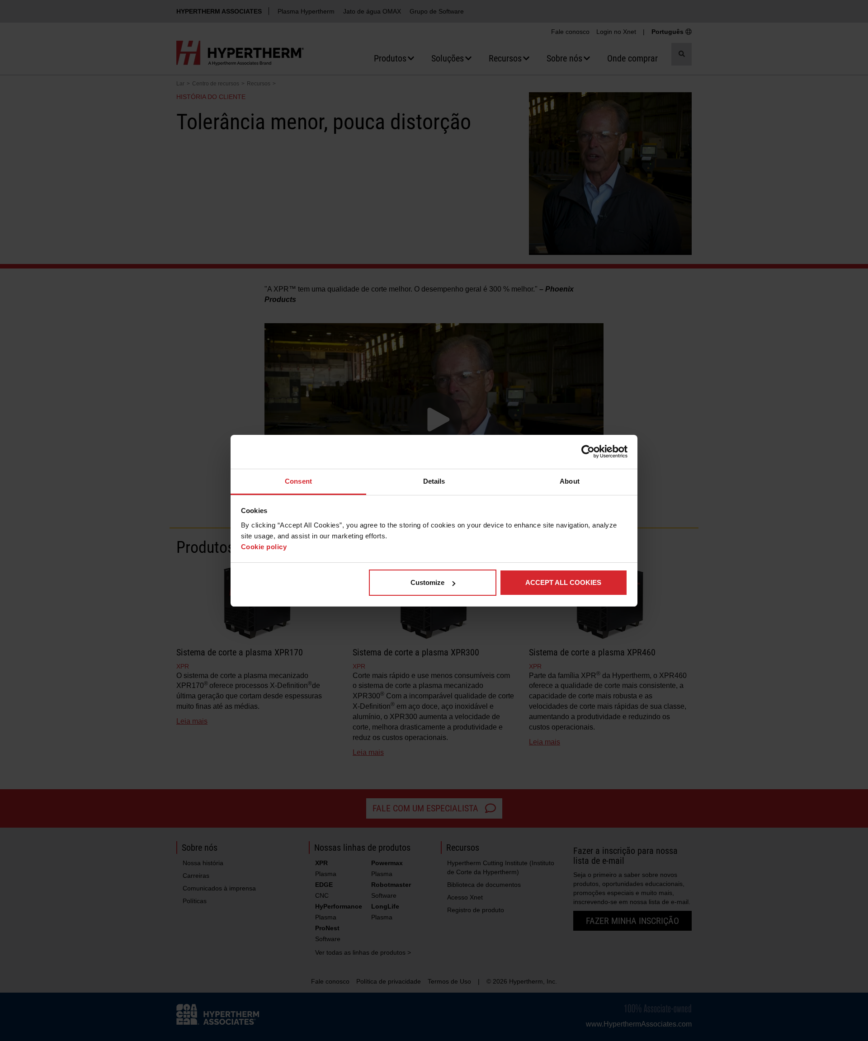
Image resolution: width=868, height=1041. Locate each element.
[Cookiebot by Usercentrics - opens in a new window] (587, 451)
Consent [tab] (298, 481)
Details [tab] (434, 481)
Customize (427, 582)
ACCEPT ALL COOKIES (563, 582)
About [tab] (570, 481)
